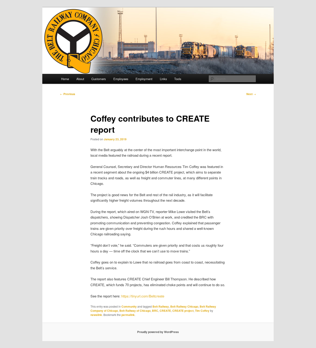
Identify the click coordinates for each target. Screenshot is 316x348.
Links (163, 79)
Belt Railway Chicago (184, 306)
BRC (155, 311)
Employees (120, 79)
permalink (128, 315)
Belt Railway (160, 306)
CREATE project (183, 311)
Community (129, 306)
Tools (177, 79)
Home (65, 79)
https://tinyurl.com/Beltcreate (142, 296)
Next (251, 94)
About (80, 79)
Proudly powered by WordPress (158, 332)
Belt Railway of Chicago (135, 311)
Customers (98, 79)
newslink (96, 315)
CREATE (165, 311)
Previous (67, 94)
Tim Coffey (202, 311)
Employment (144, 79)
